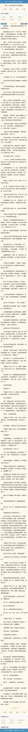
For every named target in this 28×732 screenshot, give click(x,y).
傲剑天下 (12, 722)
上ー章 (4, 9)
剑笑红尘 (12, 720)
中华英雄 (3, 17)
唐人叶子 (3, 720)
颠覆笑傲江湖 (21, 720)
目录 (11, 9)
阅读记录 (11, 730)
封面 (17, 9)
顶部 (22, 730)
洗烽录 (19, 722)
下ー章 (23, 9)
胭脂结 (11, 17)
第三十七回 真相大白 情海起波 (14, 2)
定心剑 (19, 19)
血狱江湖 (3, 19)
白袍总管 (12, 19)
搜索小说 (17, 730)
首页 (6, 730)
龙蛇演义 (20, 17)
